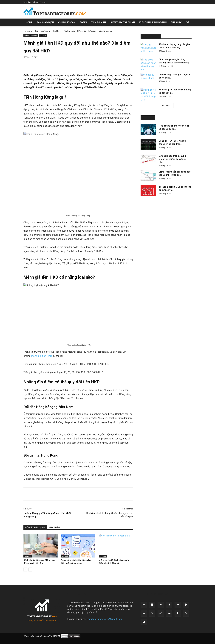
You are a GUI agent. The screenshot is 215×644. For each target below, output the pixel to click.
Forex (83, 22)
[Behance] (144, 605)
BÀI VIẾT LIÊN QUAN (35, 527)
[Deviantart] (161, 605)
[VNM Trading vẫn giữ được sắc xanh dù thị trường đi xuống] (148, 175)
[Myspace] (144, 613)
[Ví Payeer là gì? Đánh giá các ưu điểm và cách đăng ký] (116, 545)
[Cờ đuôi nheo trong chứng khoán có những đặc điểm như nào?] (148, 159)
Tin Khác (176, 22)
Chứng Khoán (66, 22)
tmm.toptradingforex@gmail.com (104, 618)
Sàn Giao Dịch (45, 22)
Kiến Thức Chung (42, 31)
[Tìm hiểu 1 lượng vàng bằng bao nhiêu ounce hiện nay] (148, 48)
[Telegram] (162, 494)
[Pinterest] (60, 64)
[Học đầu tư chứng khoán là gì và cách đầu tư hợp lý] (148, 129)
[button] (188, 22)
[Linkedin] (74, 64)
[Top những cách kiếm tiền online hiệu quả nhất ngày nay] (78, 545)
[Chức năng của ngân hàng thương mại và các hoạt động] (148, 64)
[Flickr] (178, 605)
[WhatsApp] (67, 64)
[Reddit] (161, 613)
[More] (191, 494)
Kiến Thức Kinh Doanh (153, 22)
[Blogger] (152, 605)
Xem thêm (165, 105)
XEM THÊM (54, 527)
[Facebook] (45, 64)
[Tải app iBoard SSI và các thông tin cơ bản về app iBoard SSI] (148, 190)
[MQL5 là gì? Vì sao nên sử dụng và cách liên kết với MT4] (148, 94)
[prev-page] (25, 569)
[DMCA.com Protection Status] (70, 636)
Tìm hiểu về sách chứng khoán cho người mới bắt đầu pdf (109, 515)
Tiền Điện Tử (98, 22)
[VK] (169, 494)
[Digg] (176, 494)
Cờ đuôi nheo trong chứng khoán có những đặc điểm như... (172, 159)
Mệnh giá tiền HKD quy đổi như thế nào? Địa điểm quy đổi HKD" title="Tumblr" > (119, 64)
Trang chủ (27, 31)
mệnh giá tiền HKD (41, 355)
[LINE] (184, 494)
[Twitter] (53, 64)
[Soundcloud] (169, 613)
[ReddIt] (82, 64)
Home (29, 22)
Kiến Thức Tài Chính (122, 22)
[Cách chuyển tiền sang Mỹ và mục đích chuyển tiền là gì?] (40, 545)
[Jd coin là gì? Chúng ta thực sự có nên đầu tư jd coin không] (148, 78)
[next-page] (30, 569)
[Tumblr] (178, 613)
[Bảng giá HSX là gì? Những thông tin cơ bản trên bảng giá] (148, 144)
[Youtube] (144, 622)
